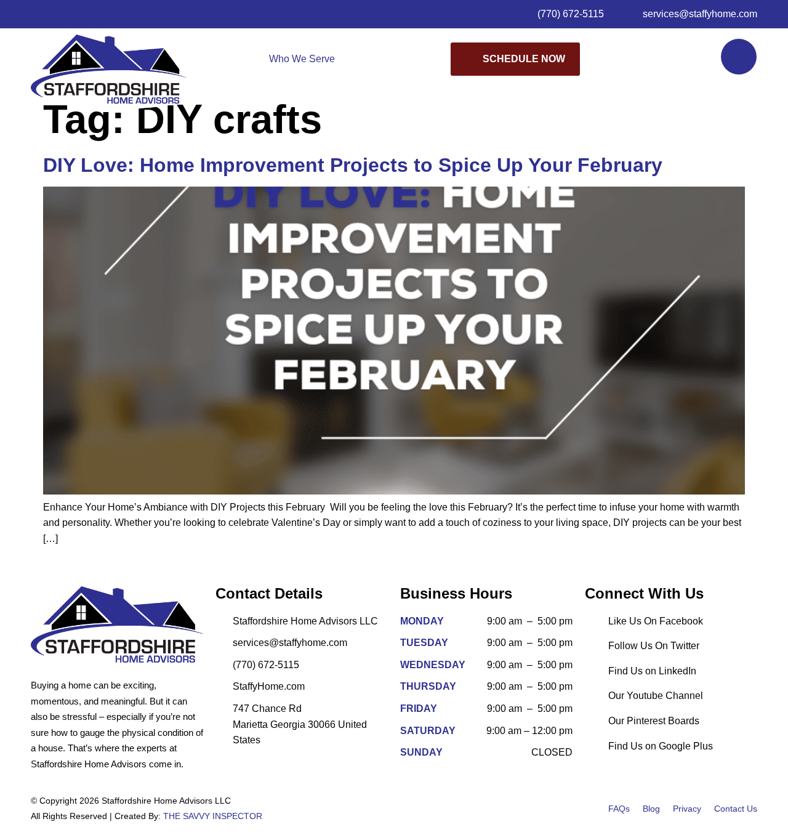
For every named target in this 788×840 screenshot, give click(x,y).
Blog (651, 809)
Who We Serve (302, 59)
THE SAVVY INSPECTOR (212, 816)
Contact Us (735, 809)
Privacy (687, 809)
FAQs (619, 809)
